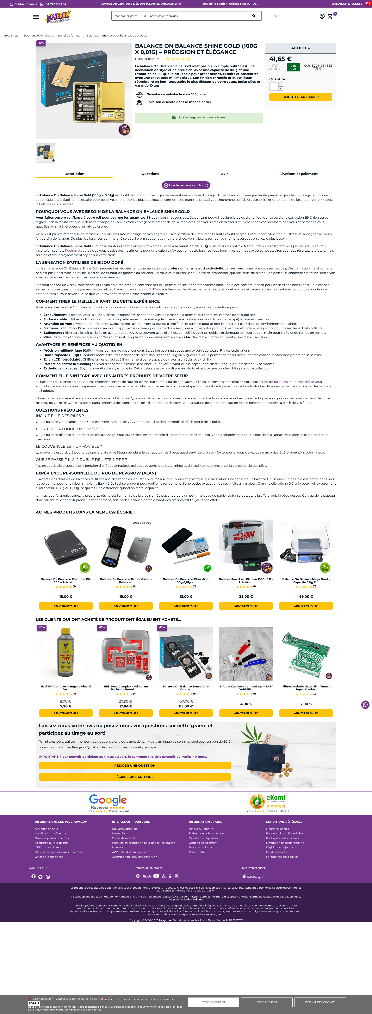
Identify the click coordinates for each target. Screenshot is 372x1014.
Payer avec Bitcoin (201, 847)
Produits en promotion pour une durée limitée (143, 843)
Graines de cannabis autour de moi (58, 852)
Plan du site (197, 852)
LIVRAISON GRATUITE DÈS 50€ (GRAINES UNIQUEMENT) (141, 3)
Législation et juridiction (282, 847)
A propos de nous (47, 829)
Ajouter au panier (301, 97)
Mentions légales (277, 829)
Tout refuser (267, 1002)
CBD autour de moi (48, 847)
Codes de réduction (125, 838)
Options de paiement (203, 843)
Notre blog (119, 833)
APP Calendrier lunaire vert (130, 852)
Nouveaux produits (125, 829)
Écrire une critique (135, 777)
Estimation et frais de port (206, 833)
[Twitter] (41, 877)
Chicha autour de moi (49, 856)
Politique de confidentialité (284, 833)
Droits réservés (276, 852)
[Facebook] (33, 877)
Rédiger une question (135, 765)
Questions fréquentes (203, 838)
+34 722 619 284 (55, 4)
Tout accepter (213, 1002)
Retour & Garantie (201, 829)
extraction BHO (145, 289)
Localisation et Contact (50, 833)
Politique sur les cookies (282, 838)
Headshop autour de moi (52, 843)
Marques (118, 847)
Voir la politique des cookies (85, 1009)
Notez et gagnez (149, 59)
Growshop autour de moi (52, 838)
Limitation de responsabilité (285, 843)
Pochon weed (76, 250)
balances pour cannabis (292, 382)
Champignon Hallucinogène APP (134, 856)
